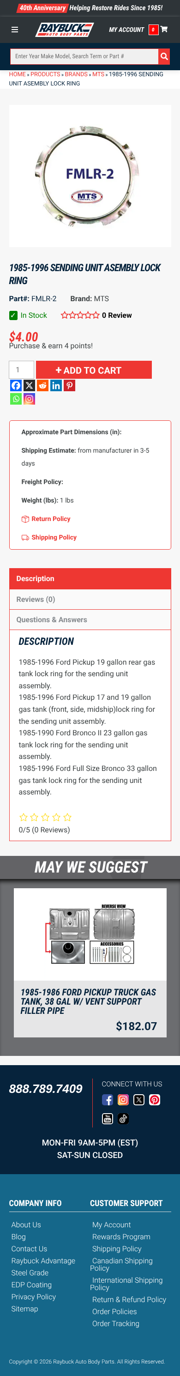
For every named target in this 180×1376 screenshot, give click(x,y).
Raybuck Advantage (44, 1260)
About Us (26, 1224)
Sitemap (25, 1308)
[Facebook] (16, 385)
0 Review (117, 315)
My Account (126, 30)
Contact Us (30, 1248)
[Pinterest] (69, 385)
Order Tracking (115, 1323)
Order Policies (114, 1311)
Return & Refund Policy (129, 1299)
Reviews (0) (36, 599)
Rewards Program (121, 1236)
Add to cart (93, 370)
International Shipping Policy (126, 1284)
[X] (29, 385)
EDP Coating (32, 1284)
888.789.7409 (46, 1089)
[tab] (90, 578)
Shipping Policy (117, 1248)
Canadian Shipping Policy (121, 1264)
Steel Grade (30, 1272)
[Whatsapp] (16, 399)
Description (35, 578)
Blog (19, 1236)
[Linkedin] (56, 385)
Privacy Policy (34, 1296)
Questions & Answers (52, 619)
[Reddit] (42, 385)
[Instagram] (29, 399)
